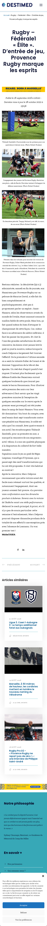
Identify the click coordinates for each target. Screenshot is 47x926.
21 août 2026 (15, 619)
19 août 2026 (15, 680)
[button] (43, 876)
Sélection (17, 636)
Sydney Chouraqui (11, 835)
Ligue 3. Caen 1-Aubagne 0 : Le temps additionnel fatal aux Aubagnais (23, 625)
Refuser (23, 912)
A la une (16, 703)
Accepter (23, 905)
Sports (26, 636)
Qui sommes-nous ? (16, 870)
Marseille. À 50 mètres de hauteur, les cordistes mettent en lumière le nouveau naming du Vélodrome (23, 689)
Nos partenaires (15, 864)
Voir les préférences (23, 920)
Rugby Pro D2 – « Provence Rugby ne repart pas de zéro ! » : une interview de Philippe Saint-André (23, 756)
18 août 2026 (15, 747)
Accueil (6, 15)
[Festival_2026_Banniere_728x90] (23, 89)
